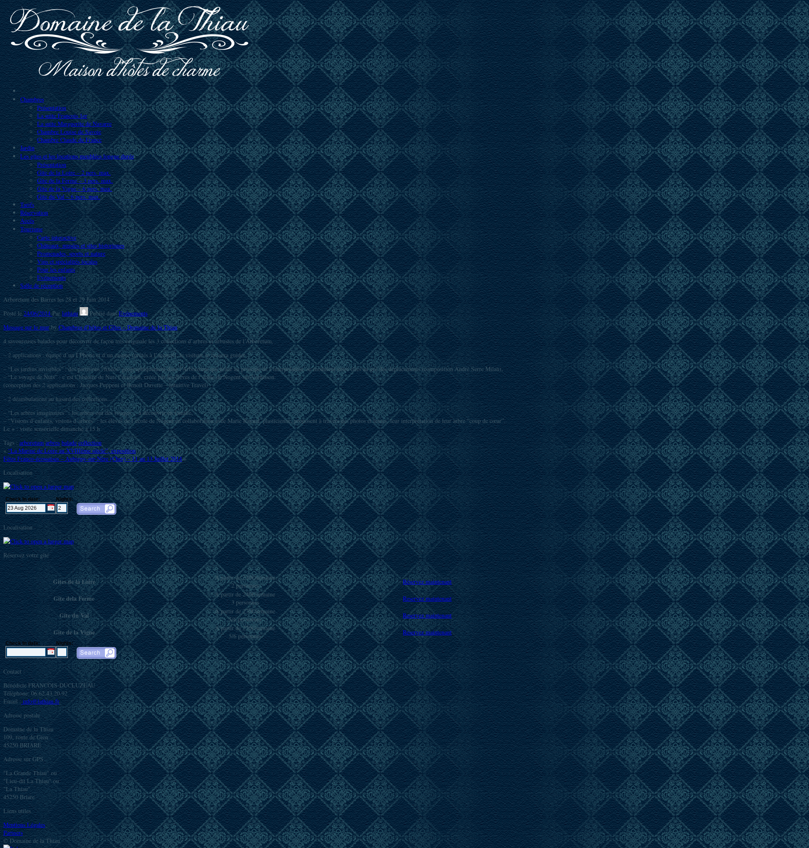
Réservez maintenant (427, 582)
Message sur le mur (26, 327)
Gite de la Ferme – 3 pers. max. (75, 181)
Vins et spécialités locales (67, 261)
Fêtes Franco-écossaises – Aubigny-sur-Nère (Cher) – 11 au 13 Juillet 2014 (92, 459)
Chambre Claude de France (69, 140)
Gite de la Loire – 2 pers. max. (74, 173)
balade (69, 443)
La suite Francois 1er (62, 116)
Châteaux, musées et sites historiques (80, 245)
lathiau (70, 313)
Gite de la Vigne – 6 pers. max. (74, 189)
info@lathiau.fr (40, 701)
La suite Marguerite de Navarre (74, 124)
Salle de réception (41, 285)
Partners (13, 833)
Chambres (32, 99)
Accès (27, 221)
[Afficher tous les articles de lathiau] (84, 313)
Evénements (51, 277)
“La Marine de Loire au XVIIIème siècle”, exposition (72, 451)
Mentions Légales (24, 825)
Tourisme (31, 229)
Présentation (51, 108)
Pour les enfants (56, 269)
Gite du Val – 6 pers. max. (68, 197)
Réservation (34, 213)
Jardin (27, 148)
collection (90, 443)
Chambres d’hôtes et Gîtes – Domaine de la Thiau (118, 327)
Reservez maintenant (427, 598)
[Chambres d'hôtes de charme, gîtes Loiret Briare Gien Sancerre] (129, 77)
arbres (53, 443)
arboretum (31, 443)
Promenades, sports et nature (71, 253)
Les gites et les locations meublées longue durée (77, 156)
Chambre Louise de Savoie (69, 132)
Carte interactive (56, 237)
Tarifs (27, 205)
